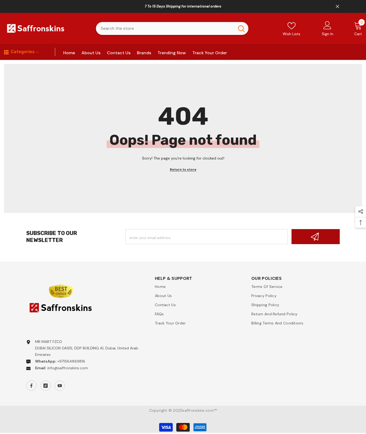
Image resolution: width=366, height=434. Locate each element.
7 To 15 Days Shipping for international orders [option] (183, 6)
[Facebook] (31, 386)
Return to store (183, 169)
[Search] (172, 28)
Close (337, 6)
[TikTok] (45, 386)
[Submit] (316, 236)
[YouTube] (60, 386)
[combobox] (165, 28)
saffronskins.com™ (199, 410)
